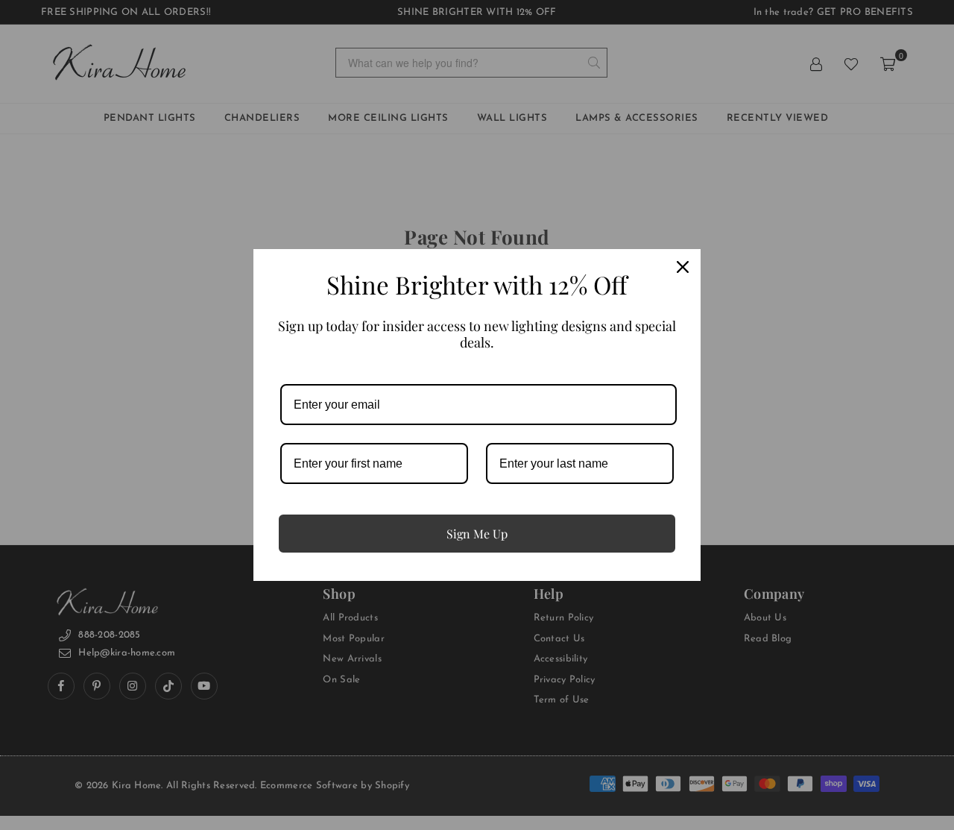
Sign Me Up (477, 533)
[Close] (683, 267)
